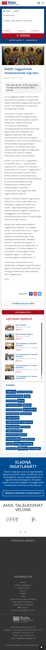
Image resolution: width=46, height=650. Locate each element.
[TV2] (34, 520)
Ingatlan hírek (23, 588)
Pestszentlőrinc (14, 405)
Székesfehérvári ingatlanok (19, 422)
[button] (41, 647)
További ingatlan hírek (23, 303)
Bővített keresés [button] (15, 40)
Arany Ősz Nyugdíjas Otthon (23, 610)
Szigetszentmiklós (14, 431)
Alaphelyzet (30, 40)
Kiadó (16, 11)
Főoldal (23, 582)
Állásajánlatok (23, 312)
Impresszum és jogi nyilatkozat (23, 599)
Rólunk (23, 590)
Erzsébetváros (26, 414)
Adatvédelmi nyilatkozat (23, 602)
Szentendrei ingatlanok (16, 434)
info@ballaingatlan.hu (25, 638)
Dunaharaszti (11, 448)
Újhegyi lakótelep (23, 443)
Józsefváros (30, 409)
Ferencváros (25, 427)
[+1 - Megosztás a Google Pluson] (35, 293)
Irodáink (23, 593)
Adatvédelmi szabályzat (23, 604)
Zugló (27, 396)
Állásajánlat (13, 426)
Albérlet (27, 405)
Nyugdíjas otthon (28, 439)
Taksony (11, 391)
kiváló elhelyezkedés (24, 392)
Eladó (8, 11)
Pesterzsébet (13, 438)
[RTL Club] (12, 520)
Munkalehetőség (14, 396)
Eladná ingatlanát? (23, 585)
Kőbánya (22, 448)
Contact (24, 607)
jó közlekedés (11, 401)
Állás (23, 596)
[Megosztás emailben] (40, 293)
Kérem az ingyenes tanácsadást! (23, 493)
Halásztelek (13, 417)
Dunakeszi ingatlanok (14, 410)
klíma (21, 400)
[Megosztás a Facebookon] (31, 293)
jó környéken (34, 448)
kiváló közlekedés (13, 414)
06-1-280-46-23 (26, 635)
